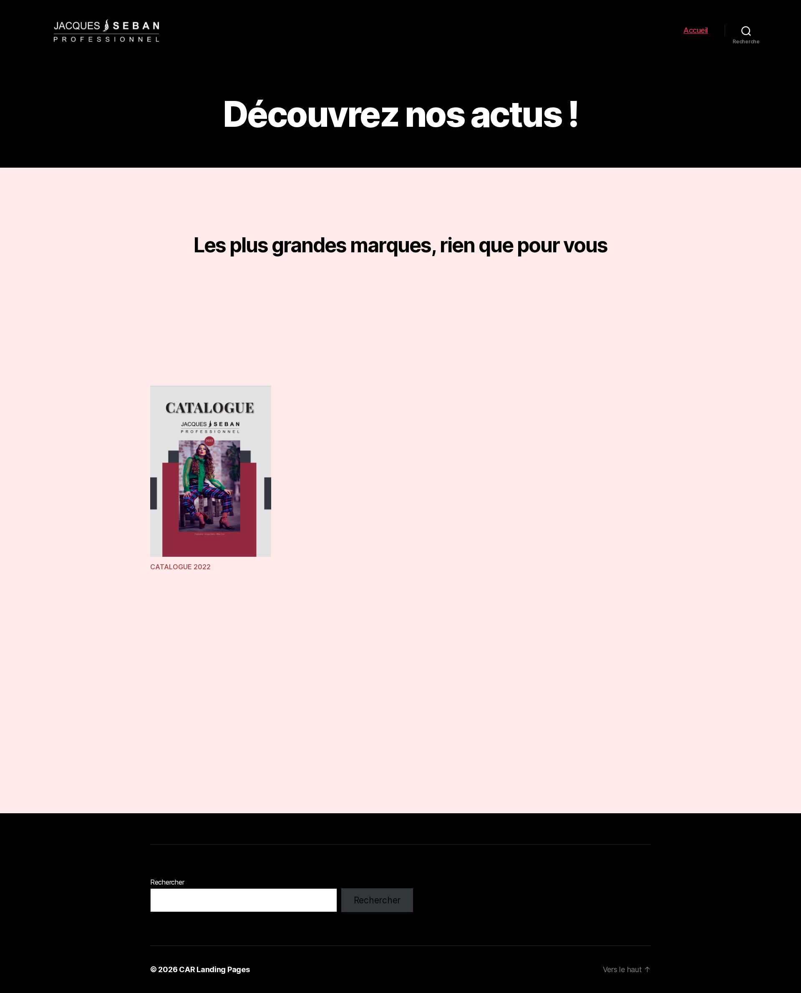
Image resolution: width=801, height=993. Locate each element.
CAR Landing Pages (214, 969)
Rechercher (167, 882)
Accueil (695, 30)
